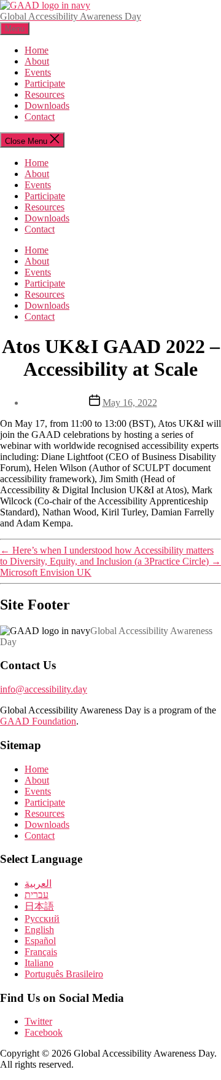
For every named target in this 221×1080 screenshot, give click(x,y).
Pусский (42, 918)
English (39, 929)
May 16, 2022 (130, 402)
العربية (38, 883)
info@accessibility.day (43, 689)
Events (38, 72)
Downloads (47, 105)
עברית (36, 894)
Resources (44, 94)
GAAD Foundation (38, 721)
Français (41, 952)
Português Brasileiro (64, 974)
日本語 (39, 906)
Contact (40, 116)
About (37, 61)
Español (40, 940)
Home (36, 50)
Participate (45, 83)
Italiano (39, 963)
